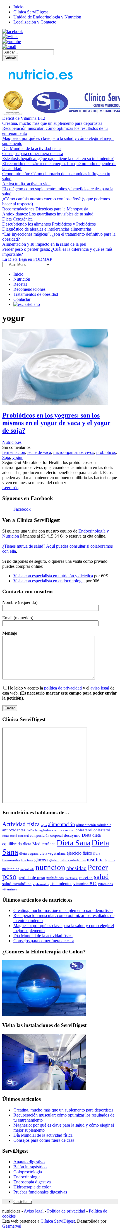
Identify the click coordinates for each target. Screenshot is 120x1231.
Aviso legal (34, 1211)
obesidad (76, 868)
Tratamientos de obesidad (35, 294)
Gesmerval (11, 1226)
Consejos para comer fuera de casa (32, 153)
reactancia (71, 878)
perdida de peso (31, 877)
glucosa (41, 859)
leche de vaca (39, 452)
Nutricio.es (11, 442)
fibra (96, 853)
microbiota (27, 869)
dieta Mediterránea (39, 844)
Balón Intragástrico (39, 830)
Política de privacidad (66, 1211)
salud (101, 876)
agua (44, 825)
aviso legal (99, 688)
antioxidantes (13, 830)
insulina (95, 859)
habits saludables (73, 860)
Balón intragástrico (30, 1166)
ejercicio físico (79, 853)
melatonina (10, 869)
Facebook (22, 509)
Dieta (86, 835)
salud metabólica (17, 883)
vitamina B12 (85, 883)
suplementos (41, 884)
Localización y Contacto (34, 22)
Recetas (20, 284)
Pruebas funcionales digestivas (40, 1192)
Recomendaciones (29, 289)
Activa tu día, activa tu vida (26, 183)
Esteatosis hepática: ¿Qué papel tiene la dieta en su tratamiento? (58, 158)
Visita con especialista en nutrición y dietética (53, 575)
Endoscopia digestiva (32, 1182)
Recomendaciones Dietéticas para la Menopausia (45, 209)
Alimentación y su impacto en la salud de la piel (44, 244)
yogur (17, 457)
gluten (54, 860)
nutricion (50, 867)
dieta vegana (29, 853)
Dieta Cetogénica (17, 219)
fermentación (13, 452)
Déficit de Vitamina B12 (23, 118)
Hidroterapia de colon (32, 1187)
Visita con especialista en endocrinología (49, 580)
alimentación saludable (93, 825)
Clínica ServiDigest (30, 12)
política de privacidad (63, 688)
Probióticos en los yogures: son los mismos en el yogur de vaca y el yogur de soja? (56, 423)
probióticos (106, 452)
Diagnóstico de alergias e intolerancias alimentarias (47, 229)
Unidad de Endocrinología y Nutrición (47, 17)
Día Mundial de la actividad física (31, 148)
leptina (110, 860)
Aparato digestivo (29, 1161)
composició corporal (15, 835)
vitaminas (105, 884)
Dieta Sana (73, 842)
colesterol (84, 830)
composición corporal (46, 835)
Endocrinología (26, 1176)
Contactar (21, 299)
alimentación (61, 824)
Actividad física (21, 824)
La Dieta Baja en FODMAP (27, 259)
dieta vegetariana (53, 853)
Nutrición (21, 279)
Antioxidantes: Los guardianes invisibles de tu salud (47, 214)
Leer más (10, 487)
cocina (57, 830)
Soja (6, 457)
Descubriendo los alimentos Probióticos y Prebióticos (49, 224)
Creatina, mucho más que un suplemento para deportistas (52, 123)
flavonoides (11, 860)
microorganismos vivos (73, 452)
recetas (86, 877)
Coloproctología (27, 1171)
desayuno (72, 835)
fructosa (27, 860)
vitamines (9, 889)
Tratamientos (61, 883)
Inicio (18, 6)
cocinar (69, 830)
